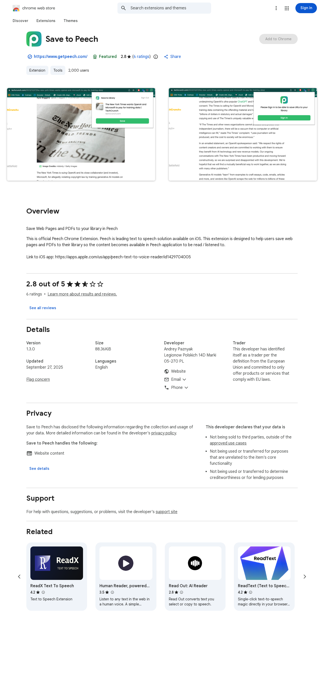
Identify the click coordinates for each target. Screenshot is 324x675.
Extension (37, 70)
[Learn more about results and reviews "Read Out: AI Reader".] (181, 592)
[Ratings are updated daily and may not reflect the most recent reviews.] (156, 57)
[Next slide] (305, 577)
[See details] (39, 468)
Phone (177, 387)
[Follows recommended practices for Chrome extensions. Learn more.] (95, 57)
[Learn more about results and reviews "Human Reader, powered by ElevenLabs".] (112, 592)
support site (166, 511)
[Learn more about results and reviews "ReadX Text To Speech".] (43, 592)
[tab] (20, 20)
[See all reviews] (42, 308)
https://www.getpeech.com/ (60, 56)
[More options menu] (276, 8)
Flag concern (38, 379)
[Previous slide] (19, 577)
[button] (287, 8)
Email (176, 379)
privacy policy (163, 433)
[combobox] (171, 8)
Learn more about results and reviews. (82, 294)
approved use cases (228, 443)
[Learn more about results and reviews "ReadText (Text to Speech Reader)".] (251, 592)
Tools (57, 70)
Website (178, 371)
